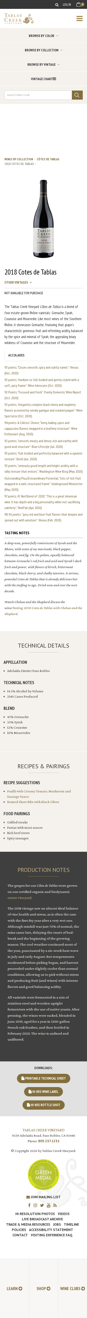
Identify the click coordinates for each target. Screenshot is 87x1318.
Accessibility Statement (51, 1229)
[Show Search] (57, 4)
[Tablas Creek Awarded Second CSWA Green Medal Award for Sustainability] (43, 1174)
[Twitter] (43, 1205)
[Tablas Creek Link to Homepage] (16, 18)
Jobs (57, 1224)
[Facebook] (30, 1205)
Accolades (16, 355)
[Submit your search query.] (77, 95)
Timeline (71, 1224)
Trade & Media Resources (28, 1224)
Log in (67, 4)
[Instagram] (36, 1205)
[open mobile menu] (82, 18)
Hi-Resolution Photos (35, 1213)
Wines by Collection (18, 159)
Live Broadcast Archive (42, 1219)
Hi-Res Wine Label (45, 1091)
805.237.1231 (49, 1141)
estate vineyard (19, 898)
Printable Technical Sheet (45, 1078)
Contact (20, 1235)
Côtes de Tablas (48, 159)
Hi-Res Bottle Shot (45, 1105)
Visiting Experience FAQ (51, 1235)
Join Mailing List (45, 1197)
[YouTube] (50, 1205)
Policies (19, 1229)
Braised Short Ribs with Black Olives (33, 802)
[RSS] (56, 1205)
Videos (64, 1213)
